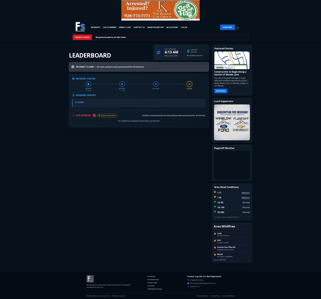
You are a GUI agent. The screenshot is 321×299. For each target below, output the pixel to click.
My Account (172, 27)
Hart (219, 240)
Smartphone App (155, 27)
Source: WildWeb (220, 260)
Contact (150, 286)
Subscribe (227, 27)
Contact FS (139, 27)
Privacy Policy (215, 296)
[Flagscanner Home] (79, 26)
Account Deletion (228, 296)
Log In (184, 27)
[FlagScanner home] (90, 278)
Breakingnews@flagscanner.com (202, 283)
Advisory (246, 192)
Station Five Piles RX (226, 247)
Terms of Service (202, 296)
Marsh (220, 254)
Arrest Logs (125, 27)
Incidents (95, 27)
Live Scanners (109, 27)
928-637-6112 (195, 286)
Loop (219, 233)
